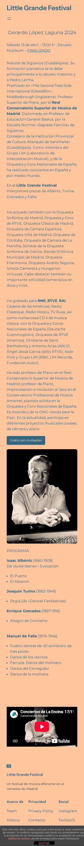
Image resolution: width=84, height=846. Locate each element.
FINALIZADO (38, 50)
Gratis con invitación (26, 440)
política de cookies (19, 838)
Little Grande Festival (39, 8)
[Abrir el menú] (9, 18)
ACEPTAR (44, 843)
